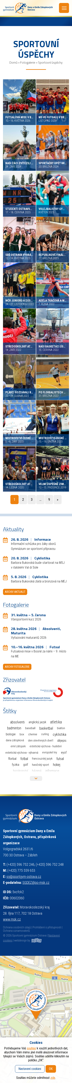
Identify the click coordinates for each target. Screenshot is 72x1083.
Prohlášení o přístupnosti (47, 927)
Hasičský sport (40, 765)
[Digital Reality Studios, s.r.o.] (36, 940)
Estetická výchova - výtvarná (21, 752)
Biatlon (61, 728)
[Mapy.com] (36, 1019)
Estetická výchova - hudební (46, 746)
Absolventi (17, 722)
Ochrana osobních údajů (17, 927)
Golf (25, 765)
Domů (13, 62)
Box (22, 734)
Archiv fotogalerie (17, 666)
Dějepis (61, 740)
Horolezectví (20, 770)
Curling (45, 734)
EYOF (64, 752)
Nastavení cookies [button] (29, 1069)
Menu (64, 8)
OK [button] (51, 1069)
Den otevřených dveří (40, 740)
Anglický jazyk (37, 722)
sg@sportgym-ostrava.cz (23, 876)
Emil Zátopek (18, 746)
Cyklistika (59, 734)
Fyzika (15, 765)
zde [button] (52, 1078)
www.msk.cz (12, 919)
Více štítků (36, 778)
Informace (52, 771)
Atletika (56, 722)
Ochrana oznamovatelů (16, 931)
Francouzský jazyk (42, 758)
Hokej (56, 765)
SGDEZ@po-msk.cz (35, 882)
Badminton (14, 728)
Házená (36, 771)
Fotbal (24, 759)
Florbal (12, 759)
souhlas (31, 1048)
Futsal (60, 759)
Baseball (30, 728)
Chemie (32, 734)
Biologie (11, 734)
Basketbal (46, 728)
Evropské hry (49, 752)
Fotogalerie (27, 62)
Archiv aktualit (15, 591)
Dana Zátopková (15, 740)
